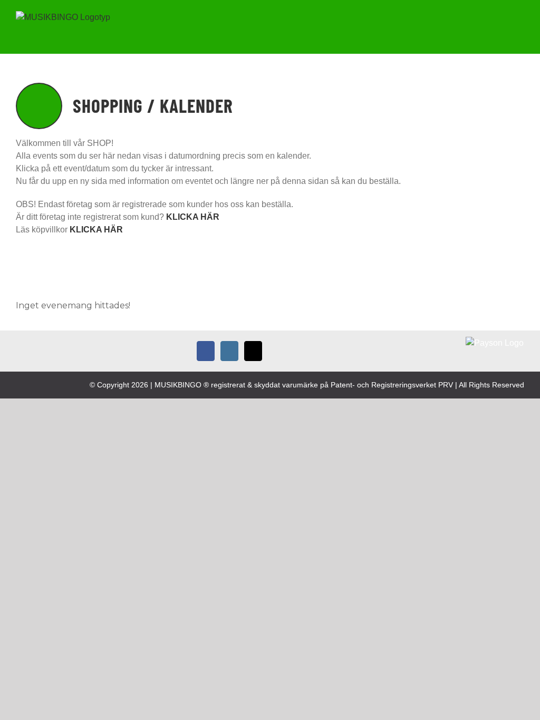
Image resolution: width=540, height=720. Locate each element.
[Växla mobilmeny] (520, 22)
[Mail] (253, 351)
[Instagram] (229, 351)
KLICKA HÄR (96, 229)
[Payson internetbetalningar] (495, 342)
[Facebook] (206, 351)
